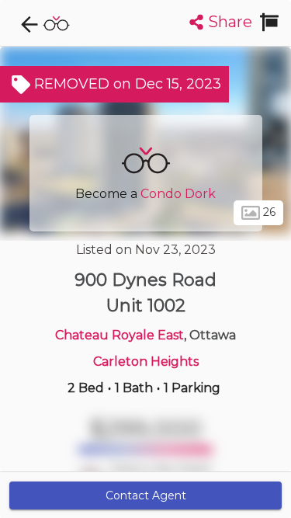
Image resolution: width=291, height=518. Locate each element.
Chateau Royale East (119, 335)
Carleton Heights (146, 361)
